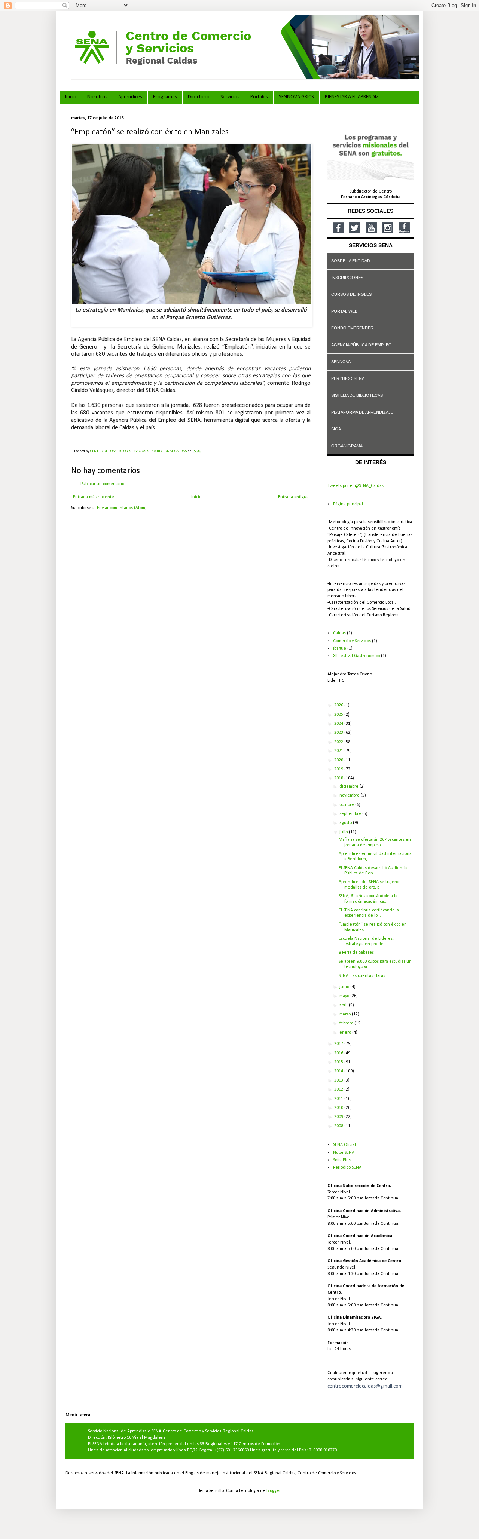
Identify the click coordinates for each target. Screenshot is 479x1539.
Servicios (230, 97)
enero (345, 1032)
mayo (344, 996)
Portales (259, 97)
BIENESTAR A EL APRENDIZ (352, 97)
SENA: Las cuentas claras (362, 976)
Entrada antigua (293, 497)
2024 (339, 723)
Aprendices (130, 97)
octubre (347, 805)
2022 (339, 742)
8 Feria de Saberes (356, 952)
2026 (339, 705)
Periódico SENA (347, 1167)
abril (344, 1005)
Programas (165, 97)
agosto (346, 823)
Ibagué (339, 648)
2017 (339, 1044)
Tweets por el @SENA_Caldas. (356, 486)
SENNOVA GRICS (296, 97)
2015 (339, 1062)
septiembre (350, 814)
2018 (339, 778)
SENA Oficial (344, 1145)
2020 (339, 760)
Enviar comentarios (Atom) (122, 508)
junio (344, 987)
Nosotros (97, 97)
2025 (339, 714)
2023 (339, 732)
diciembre (349, 786)
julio (344, 832)
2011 (339, 1099)
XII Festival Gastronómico (356, 656)
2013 (339, 1080)
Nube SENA (343, 1152)
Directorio (199, 97)
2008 (339, 1126)
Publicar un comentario (102, 484)
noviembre (350, 795)
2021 (339, 751)
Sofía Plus (342, 1160)
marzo (345, 1014)
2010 (339, 1108)
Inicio (70, 97)
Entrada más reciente (93, 497)
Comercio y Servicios (352, 641)
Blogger (273, 1491)
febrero (346, 1023)
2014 (339, 1071)
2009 (339, 1117)
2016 (339, 1053)
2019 (339, 769)
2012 (339, 1089)
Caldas (339, 633)
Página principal (348, 504)
